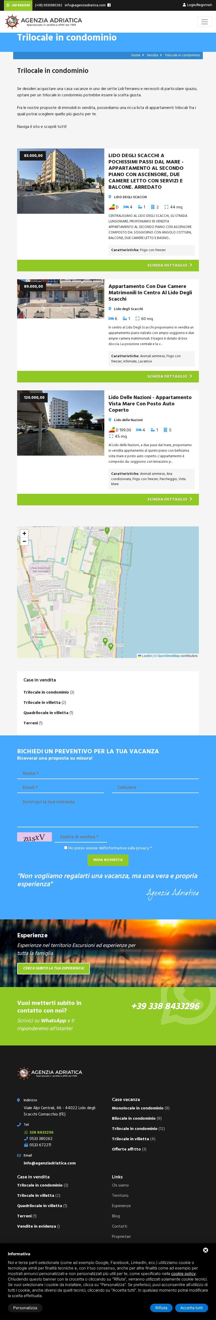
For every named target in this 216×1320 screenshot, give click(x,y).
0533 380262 (40, 1138)
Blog (116, 1216)
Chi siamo (120, 1185)
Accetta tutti (191, 1307)
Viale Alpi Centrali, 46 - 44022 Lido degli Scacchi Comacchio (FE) (59, 1111)
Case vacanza (126, 1100)
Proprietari (121, 1236)
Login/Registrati (199, 5)
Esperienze (121, 1206)
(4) (133, 1139)
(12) (138, 1128)
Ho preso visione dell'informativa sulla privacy (108, 848)
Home (136, 55)
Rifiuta (161, 1307)
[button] (110, 647)
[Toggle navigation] (204, 22)
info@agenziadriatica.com (84, 5)
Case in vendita (39, 680)
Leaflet (146, 655)
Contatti (119, 1226)
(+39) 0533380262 (47, 5)
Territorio (120, 1195)
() (38, 1226)
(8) (141, 1108)
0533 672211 (39, 1145)
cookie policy (183, 1273)
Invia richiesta (108, 860)
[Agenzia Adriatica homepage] (43, 22)
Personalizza (25, 1307)
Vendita (153, 55)
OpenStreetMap (168, 655)
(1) (48, 713)
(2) (44, 703)
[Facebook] (109, 5)
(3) (48, 692)
